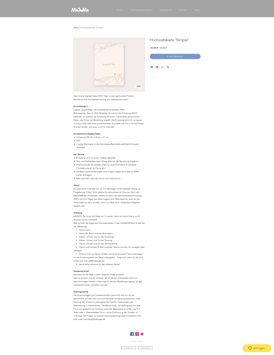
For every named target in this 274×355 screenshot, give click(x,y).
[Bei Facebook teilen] (151, 67)
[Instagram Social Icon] (137, 334)
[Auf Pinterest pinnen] (157, 67)
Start (75, 27)
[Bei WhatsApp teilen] (162, 67)
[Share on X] (168, 67)
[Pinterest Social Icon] (142, 334)
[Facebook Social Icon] (132, 334)
